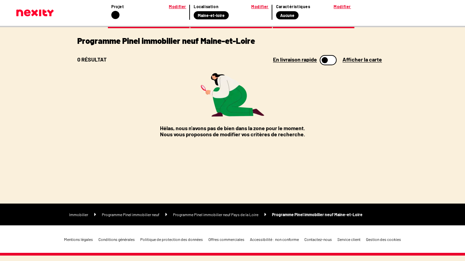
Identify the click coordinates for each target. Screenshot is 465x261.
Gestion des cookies (383, 239)
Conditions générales (116, 239)
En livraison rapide (295, 59)
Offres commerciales (226, 239)
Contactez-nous (318, 239)
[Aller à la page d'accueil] (35, 13)
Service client (348, 239)
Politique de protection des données (171, 239)
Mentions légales (78, 239)
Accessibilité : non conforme (274, 239)
